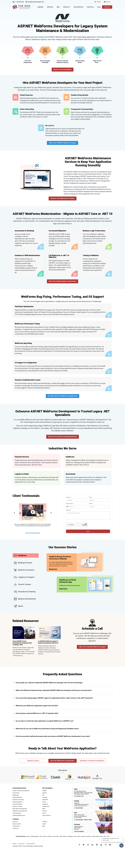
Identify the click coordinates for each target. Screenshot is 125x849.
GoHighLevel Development (20, 811)
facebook (79, 843)
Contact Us (16, 828)
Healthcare (22, 555)
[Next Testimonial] (51, 513)
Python (44, 802)
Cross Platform (46, 815)
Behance (108, 2)
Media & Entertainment (27, 599)
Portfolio (90, 7)
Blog (99, 7)
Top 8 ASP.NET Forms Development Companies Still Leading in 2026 (22, 643)
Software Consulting (18, 799)
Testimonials (16, 826)
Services (50, 7)
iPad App (44, 797)
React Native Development (20, 808)
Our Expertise (78, 7)
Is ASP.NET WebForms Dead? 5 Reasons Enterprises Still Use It (48, 642)
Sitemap (15, 843)
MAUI (43, 808)
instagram (88, 843)
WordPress (45, 799)
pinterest (97, 843)
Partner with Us (17, 824)
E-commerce (16, 793)
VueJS (44, 813)
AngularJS (45, 804)
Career (44, 824)
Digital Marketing (17, 797)
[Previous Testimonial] (14, 513)
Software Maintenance (19, 815)
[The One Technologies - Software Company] (22, 7)
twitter (83, 843)
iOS (43, 795)
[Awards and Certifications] (28, 777)
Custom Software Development (21, 790)
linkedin (92, 843)
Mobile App (16, 795)
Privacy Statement (30, 843)
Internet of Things (17, 806)
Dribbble (99, 2)
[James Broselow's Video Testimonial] (33, 512)
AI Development (17, 813)
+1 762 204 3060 (19, 2)
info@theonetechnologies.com (36, 2)
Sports (20, 606)
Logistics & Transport (26, 577)
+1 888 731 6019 (87, 819)
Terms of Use (21, 843)
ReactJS (44, 811)
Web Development (17, 802)
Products (66, 7)
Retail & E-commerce (26, 570)
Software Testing (17, 804)
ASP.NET (44, 790)
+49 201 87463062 (79, 831)
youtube (101, 843)
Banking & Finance (25, 563)
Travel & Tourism (24, 584)
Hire (58, 7)
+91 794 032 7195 (78, 796)
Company (40, 7)
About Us (15, 821)
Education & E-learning (26, 592)
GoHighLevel (45, 806)
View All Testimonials (32, 533)
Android (44, 793)
